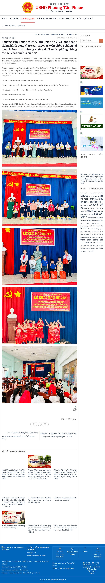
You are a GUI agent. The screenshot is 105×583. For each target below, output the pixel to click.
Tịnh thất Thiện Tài (96, 248)
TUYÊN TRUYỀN (9, 26)
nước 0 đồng (99, 226)
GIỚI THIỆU (13, 19)
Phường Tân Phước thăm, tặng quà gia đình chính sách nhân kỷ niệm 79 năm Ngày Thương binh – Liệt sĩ (39, 529)
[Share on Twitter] (35, 424)
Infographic (91, 217)
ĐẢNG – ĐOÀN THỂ (85, 19)
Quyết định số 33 (95, 234)
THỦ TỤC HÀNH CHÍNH (46, 19)
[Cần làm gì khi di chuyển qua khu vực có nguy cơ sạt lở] (65, 489)
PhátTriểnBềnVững (93, 229)
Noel (94, 226)
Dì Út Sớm (92, 208)
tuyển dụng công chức (86, 245)
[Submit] (101, 41)
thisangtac (88, 243)
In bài (50, 35)
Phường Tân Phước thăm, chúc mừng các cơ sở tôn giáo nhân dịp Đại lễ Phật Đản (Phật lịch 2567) (20, 436)
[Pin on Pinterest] (43, 424)
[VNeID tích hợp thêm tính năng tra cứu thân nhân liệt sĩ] (13, 517)
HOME (4, 19)
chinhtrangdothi (90, 202)
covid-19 (86, 208)
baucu (84, 195)
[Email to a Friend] (39, 424)
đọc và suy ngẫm (89, 251)
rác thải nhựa (99, 237)
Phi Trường (60, 38)
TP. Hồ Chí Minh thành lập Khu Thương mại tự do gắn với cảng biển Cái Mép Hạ (39, 500)
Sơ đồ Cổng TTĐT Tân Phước (98, 554)
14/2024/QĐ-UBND (85, 193)
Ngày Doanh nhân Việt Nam (91, 223)
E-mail (56, 35)
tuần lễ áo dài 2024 (98, 245)
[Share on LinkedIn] (47, 424)
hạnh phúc (97, 211)
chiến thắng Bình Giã (85, 205)
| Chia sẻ (73, 35)
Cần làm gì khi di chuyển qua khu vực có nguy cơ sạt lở (65, 499)
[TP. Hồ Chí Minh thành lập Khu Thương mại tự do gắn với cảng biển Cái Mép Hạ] (39, 489)
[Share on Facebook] (32, 424)
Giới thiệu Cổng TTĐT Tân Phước (60, 554)
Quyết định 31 (88, 231)
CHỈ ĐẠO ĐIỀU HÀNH (66, 19)
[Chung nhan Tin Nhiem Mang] (92, 571)
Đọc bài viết (41, 35)
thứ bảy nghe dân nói (97, 242)
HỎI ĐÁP (21, 26)
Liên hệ (85, 551)
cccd (97, 199)
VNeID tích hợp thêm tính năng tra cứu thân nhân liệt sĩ (13, 527)
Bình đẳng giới (94, 196)
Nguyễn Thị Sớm (96, 220)
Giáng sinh (98, 208)
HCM (90, 210)
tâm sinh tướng (85, 248)
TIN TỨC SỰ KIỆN (28, 19)
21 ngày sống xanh (95, 193)
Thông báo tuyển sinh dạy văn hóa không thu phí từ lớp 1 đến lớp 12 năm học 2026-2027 (65, 528)
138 (102, 193)
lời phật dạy (87, 220)
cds (101, 198)
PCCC (83, 228)
